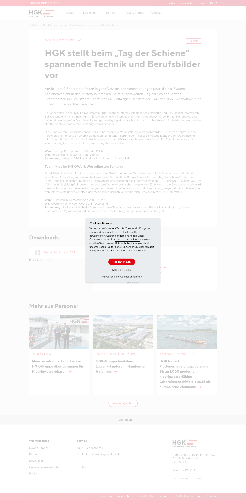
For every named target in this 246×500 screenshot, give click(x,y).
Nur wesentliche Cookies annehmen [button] (121, 276)
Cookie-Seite (106, 247)
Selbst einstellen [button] (121, 270)
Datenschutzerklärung (127, 243)
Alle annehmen (122, 262)
